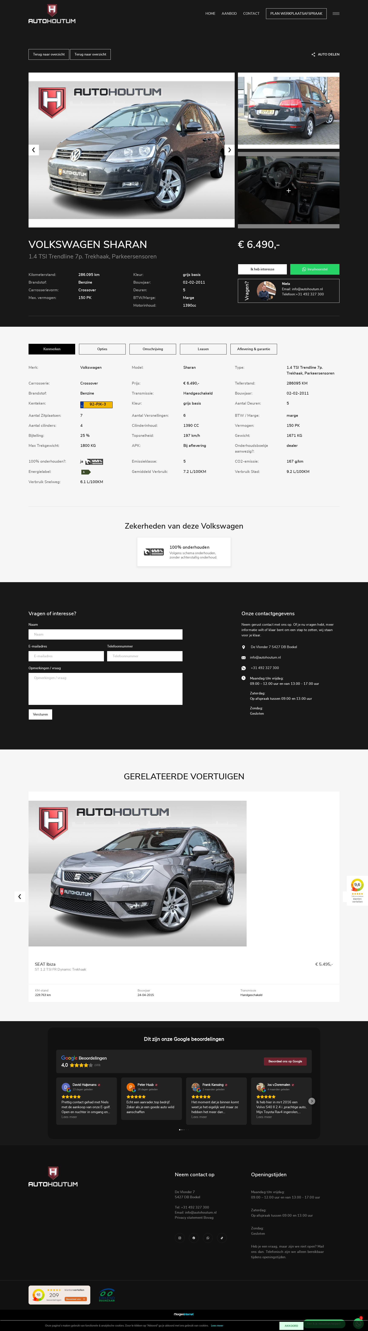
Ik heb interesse (262, 269)
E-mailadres (38, 646)
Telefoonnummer (120, 646)
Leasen (203, 349)
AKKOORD (291, 1325)
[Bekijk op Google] (66, 1087)
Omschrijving (153, 349)
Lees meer (217, 1325)
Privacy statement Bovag (194, 1217)
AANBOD (229, 13)
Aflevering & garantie (253, 349)
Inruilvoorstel (318, 269)
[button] (56, 1101)
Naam (33, 624)
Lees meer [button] (69, 1117)
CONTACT (251, 13)
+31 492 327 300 (310, 294)
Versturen (40, 714)
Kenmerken (51, 349)
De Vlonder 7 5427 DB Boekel (273, 647)
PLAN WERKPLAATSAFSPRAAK (296, 13)
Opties (102, 349)
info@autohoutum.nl (307, 289)
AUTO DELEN (328, 54)
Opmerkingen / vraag (45, 668)
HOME (210, 13)
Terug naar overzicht (49, 54)
